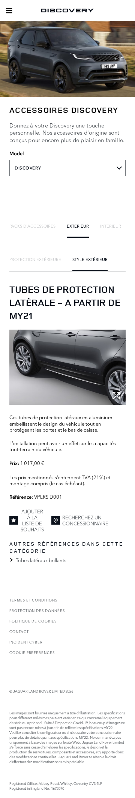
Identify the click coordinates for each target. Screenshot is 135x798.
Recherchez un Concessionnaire (85, 520)
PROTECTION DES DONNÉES (37, 610)
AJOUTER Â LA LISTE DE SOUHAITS (32, 520)
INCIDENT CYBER (26, 641)
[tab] (32, 226)
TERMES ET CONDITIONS (33, 599)
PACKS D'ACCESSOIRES (32, 226)
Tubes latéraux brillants (41, 559)
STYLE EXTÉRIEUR (90, 259)
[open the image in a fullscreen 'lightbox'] (67, 367)
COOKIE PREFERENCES (32, 652)
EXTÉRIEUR (78, 226)
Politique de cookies (33, 620)
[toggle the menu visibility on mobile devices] (9, 11)
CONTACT (19, 631)
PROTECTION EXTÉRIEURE (35, 259)
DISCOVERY (28, 168)
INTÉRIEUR (110, 226)
